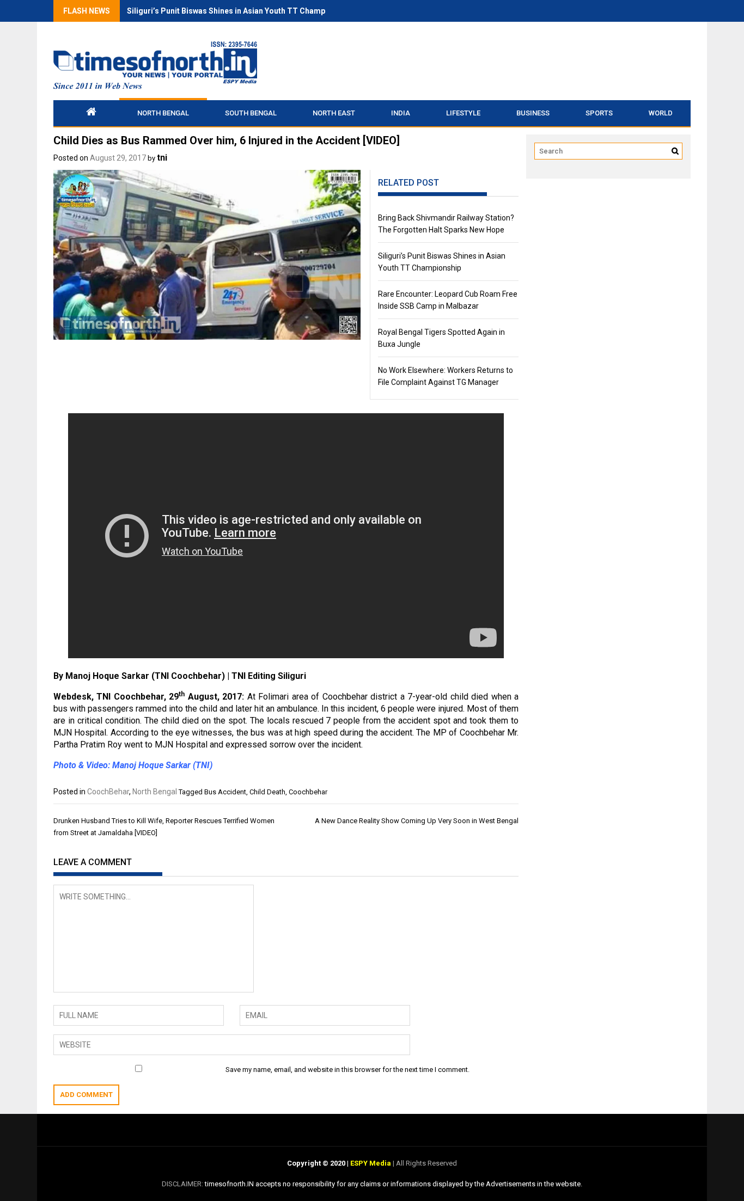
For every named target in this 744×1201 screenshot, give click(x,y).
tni (162, 157)
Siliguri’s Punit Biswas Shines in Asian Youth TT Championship (239, 11)
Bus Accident (225, 792)
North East (334, 113)
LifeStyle (463, 113)
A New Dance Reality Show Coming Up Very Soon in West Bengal (417, 821)
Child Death (267, 792)
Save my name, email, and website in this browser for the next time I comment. (347, 1069)
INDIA (400, 113)
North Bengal (163, 113)
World (661, 113)
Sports (599, 113)
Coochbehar (308, 792)
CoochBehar (108, 791)
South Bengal (251, 113)
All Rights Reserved (425, 1163)
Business (533, 113)
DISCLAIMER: (183, 1184)
